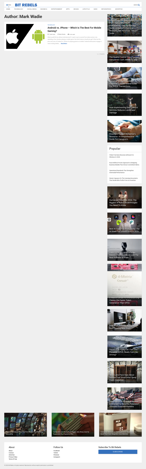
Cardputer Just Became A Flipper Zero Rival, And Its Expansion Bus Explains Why (71, 433)
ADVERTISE (119, 9)
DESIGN (76, 9)
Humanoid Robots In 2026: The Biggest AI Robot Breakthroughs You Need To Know (123, 202)
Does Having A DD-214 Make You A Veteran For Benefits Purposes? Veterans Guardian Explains (124, 404)
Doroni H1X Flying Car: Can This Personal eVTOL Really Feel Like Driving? (123, 352)
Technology (51, 24)
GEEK (95, 9)
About (11, 450)
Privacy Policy (13, 457)
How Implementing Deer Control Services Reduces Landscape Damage (123, 110)
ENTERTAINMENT (56, 9)
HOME (8, 9)
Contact (11, 453)
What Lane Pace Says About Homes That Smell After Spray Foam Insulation (122, 377)
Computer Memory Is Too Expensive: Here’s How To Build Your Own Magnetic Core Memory (118, 433)
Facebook (57, 450)
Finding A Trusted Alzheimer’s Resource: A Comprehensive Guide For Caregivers (122, 136)
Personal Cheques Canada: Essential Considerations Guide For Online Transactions (123, 83)
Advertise (12, 455)
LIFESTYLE (86, 9)
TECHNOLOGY (18, 9)
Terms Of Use (13, 459)
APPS (68, 9)
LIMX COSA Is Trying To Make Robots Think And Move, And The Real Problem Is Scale (123, 255)
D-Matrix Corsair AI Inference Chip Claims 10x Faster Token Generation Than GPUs (124, 300)
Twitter (56, 453)
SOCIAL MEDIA (32, 9)
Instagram (57, 457)
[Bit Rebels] (25, 5)
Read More (64, 43)
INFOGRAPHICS (106, 9)
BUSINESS (44, 9)
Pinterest (56, 455)
